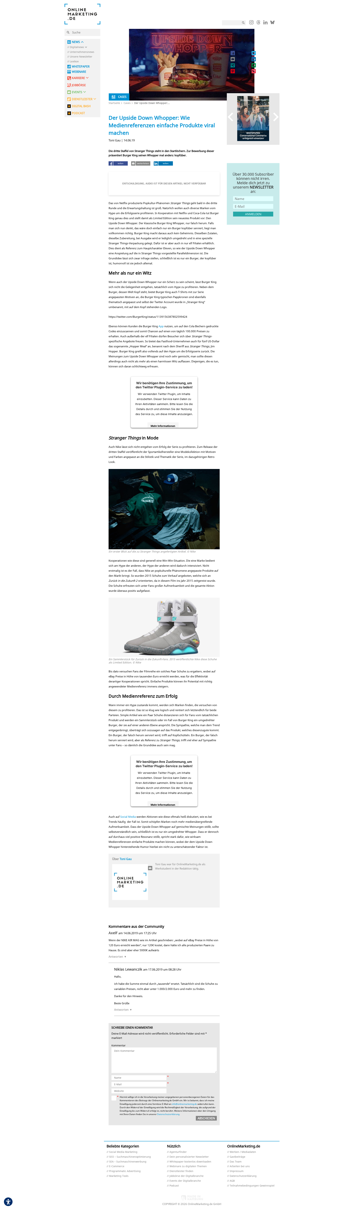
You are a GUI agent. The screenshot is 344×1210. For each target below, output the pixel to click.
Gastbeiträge (237, 1156)
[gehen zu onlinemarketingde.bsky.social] (272, 23)
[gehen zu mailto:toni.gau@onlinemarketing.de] (150, 868)
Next (274, 116)
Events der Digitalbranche (185, 1180)
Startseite (114, 103)
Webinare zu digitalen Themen (188, 1166)
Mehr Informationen (163, 425)
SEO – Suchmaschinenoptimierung (130, 1156)
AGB (232, 1180)
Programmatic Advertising (125, 1171)
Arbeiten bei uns (240, 1166)
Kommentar (118, 1045)
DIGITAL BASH (81, 106)
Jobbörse (79, 85)
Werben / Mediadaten (243, 1152)
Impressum (236, 1171)
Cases (127, 103)
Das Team (236, 1161)
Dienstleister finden (181, 1171)
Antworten (116, 957)
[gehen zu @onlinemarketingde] (258, 23)
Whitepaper (81, 66)
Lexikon (74, 61)
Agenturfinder (178, 1152)
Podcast (174, 1185)
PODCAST (78, 113)
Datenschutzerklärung (168, 1114)
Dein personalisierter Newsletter (189, 1156)
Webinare (79, 71)
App (161, 326)
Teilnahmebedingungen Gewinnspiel (252, 1185)
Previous (232, 116)
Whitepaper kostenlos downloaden (190, 1161)
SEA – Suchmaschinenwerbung (127, 1161)
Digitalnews (77, 47)
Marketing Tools (118, 1176)
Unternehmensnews (82, 52)
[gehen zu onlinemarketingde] (251, 23)
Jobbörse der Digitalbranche (186, 1176)
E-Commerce (116, 1166)
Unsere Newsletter (81, 56)
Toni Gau (126, 859)
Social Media (128, 816)
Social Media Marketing (123, 1152)
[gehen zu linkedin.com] (265, 23)
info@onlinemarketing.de (184, 1104)
